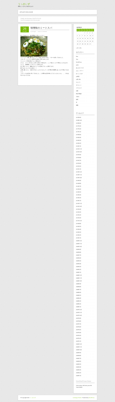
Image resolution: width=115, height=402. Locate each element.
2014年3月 (78, 197)
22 (85, 41)
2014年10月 (79, 177)
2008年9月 (78, 284)
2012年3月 (78, 218)
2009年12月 (79, 241)
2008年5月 (78, 295)
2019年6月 (78, 117)
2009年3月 (78, 266)
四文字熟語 (78, 93)
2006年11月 (79, 347)
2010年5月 (78, 226)
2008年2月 (78, 304)
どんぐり (78, 82)
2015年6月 (78, 163)
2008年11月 (79, 278)
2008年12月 (79, 275)
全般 (77, 91)
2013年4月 (78, 209)
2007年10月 (79, 315)
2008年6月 (78, 292)
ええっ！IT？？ (79, 70)
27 (80, 44)
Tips (77, 59)
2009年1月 (78, 272)
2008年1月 (78, 306)
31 (90, 44)
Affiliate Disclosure (26, 12)
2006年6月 (78, 361)
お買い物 (78, 79)
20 (80, 41)
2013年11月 (79, 203)
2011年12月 (79, 220)
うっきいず (24, 4)
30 (87, 44)
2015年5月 (78, 166)
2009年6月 (78, 258)
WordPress (79, 62)
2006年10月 (79, 350)
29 (85, 44)
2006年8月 (78, 355)
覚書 (77, 105)
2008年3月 (78, 301)
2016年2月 (78, 143)
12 (77, 38)
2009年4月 (78, 263)
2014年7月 (78, 186)
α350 (77, 65)
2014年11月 (79, 175)
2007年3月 (78, 335)
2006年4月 (78, 367)
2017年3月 (78, 126)
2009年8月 (78, 252)
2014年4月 (78, 195)
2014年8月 (78, 183)
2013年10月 (79, 206)
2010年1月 (78, 238)
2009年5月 (78, 261)
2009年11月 (79, 243)
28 (82, 44)
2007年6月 (78, 327)
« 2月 (77, 48)
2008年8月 (78, 286)
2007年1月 (78, 341)
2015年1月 (78, 169)
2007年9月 (78, 318)
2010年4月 (78, 229)
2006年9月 (78, 352)
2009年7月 (78, 255)
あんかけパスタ (80, 68)
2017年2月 (78, 129)
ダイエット (78, 85)
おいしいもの (79, 73)
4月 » (80, 48)
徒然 (77, 99)
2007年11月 (79, 312)
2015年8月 (78, 157)
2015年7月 (78, 160)
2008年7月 (78, 289)
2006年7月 (78, 358)
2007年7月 (78, 324)
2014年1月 (78, 200)
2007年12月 (79, 309)
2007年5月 (78, 329)
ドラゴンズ (78, 88)
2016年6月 (78, 134)
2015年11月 (79, 149)
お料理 (77, 76)
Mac (77, 56)
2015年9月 (78, 154)
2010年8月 (78, 223)
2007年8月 (78, 321)
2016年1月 (78, 146)
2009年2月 (78, 269)
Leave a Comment (42, 31)
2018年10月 (79, 120)
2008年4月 (78, 298)
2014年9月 (78, 180)
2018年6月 (78, 123)
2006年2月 (78, 372)
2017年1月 (78, 131)
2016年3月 (78, 140)
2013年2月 (78, 215)
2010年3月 (78, 232)
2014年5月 (78, 192)
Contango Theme (77, 397)
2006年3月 (78, 370)
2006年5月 (78, 364)
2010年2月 (78, 235)
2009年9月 (78, 249)
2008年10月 (79, 281)
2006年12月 (79, 344)
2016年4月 (78, 137)
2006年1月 (78, 375)
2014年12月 (79, 172)
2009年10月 (79, 246)
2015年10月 (79, 152)
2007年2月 (78, 338)
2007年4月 (78, 332)
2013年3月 (78, 212)
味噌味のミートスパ (41, 27)
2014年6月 (78, 189)
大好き (77, 96)
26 (77, 44)
